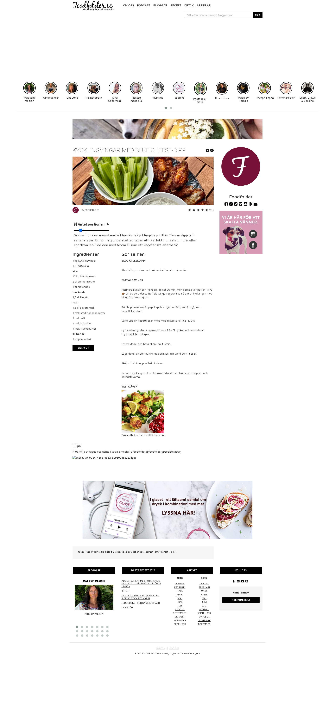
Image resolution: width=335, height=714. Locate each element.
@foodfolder (153, 451)
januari (180, 583)
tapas (81, 551)
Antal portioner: (93, 224)
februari (179, 587)
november (204, 620)
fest (88, 551)
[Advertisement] (167, 47)
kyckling (95, 551)
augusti (180, 609)
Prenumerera (241, 599)
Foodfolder (92, 210)
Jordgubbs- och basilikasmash (141, 602)
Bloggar (160, 5)
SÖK (257, 14)
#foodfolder (138, 451)
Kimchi (125, 590)
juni (179, 601)
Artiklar (204, 5)
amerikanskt (161, 551)
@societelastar (171, 451)
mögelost (130, 551)
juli (180, 605)
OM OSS (160, 648)
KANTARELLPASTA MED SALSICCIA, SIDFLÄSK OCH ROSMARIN (140, 597)
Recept (175, 5)
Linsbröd (127, 607)
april (180, 594)
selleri (172, 551)
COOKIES (174, 648)
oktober (204, 616)
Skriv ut (83, 347)
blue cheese (117, 551)
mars (180, 590)
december (204, 624)
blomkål (105, 551)
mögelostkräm (145, 551)
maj (180, 598)
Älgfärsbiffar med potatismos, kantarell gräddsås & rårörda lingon (141, 583)
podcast (143, 5)
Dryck (189, 5)
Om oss (128, 5)
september (204, 613)
